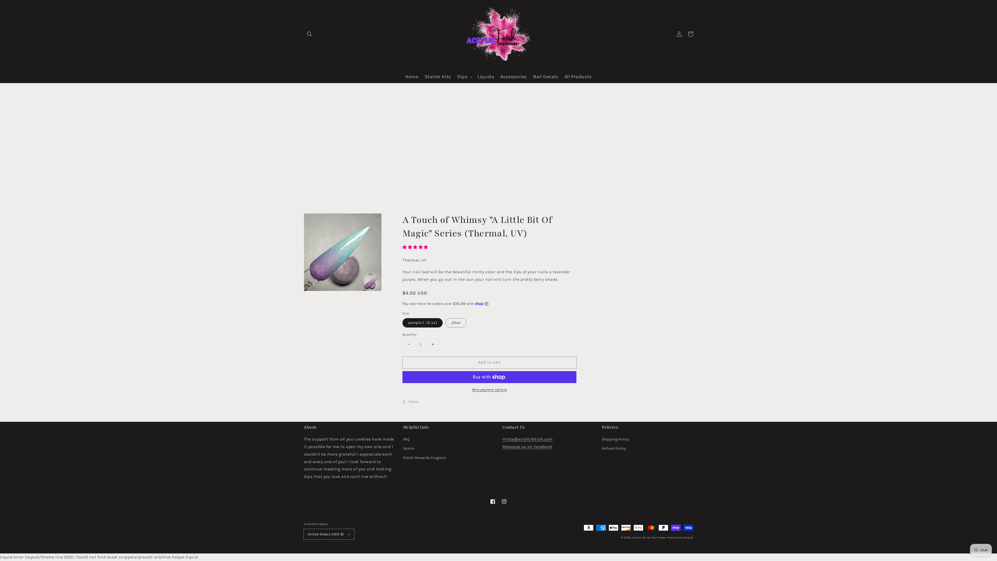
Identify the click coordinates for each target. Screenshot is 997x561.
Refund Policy (614, 448)
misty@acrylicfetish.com (527, 439)
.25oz (456, 322)
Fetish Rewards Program (424, 458)
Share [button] (413, 401)
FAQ (406, 439)
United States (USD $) (326, 534)
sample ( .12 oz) (422, 322)
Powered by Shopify (680, 537)
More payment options (489, 389)
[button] (309, 34)
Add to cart (489, 362)
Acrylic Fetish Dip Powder (649, 537)
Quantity (409, 334)
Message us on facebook (527, 446)
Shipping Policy (615, 439)
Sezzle (409, 448)
